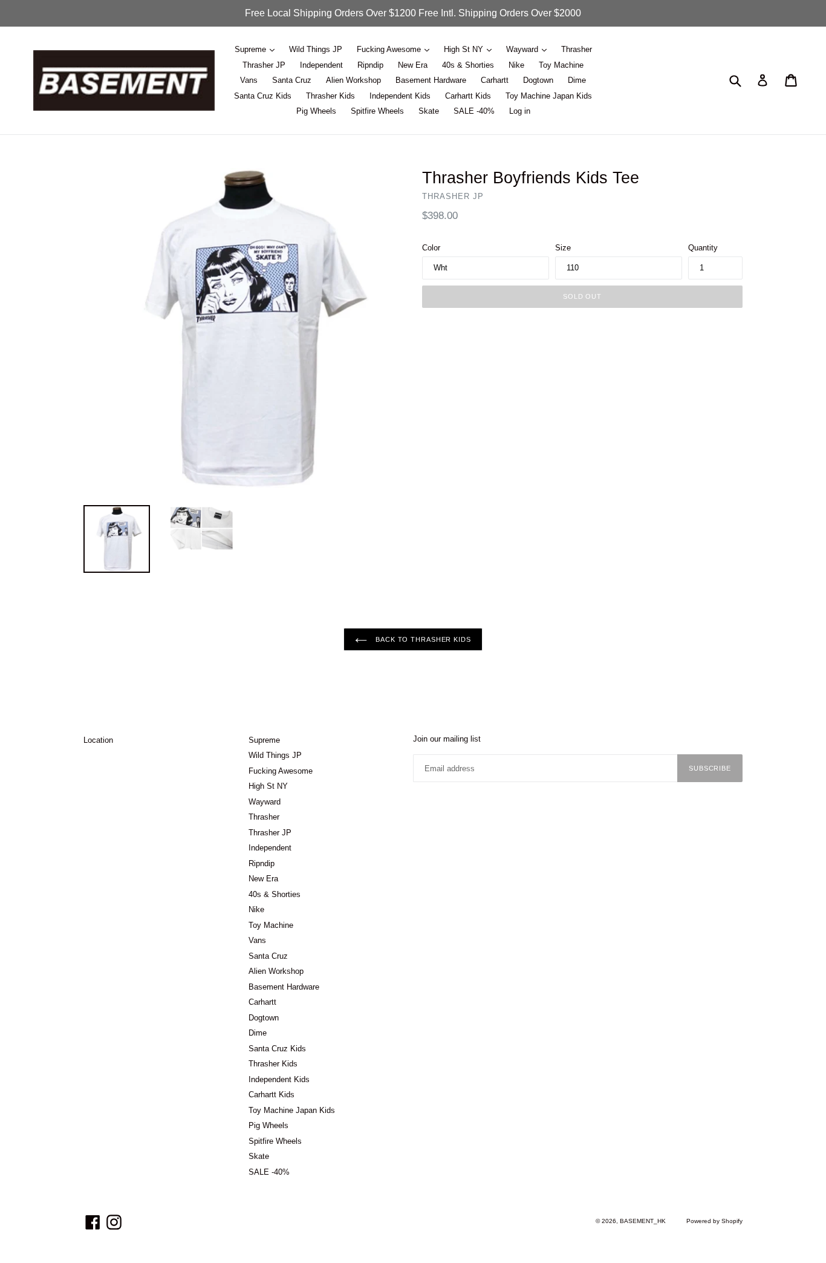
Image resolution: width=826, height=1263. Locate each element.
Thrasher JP (263, 65)
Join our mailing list (447, 738)
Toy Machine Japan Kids (549, 95)
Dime (577, 80)
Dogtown (538, 80)
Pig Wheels (316, 111)
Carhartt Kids (468, 95)
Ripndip (370, 65)
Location (98, 740)
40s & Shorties (468, 65)
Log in (519, 111)
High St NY (465, 49)
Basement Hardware (430, 80)
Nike (516, 65)
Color (431, 247)
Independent (321, 65)
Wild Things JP (315, 49)
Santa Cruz (291, 80)
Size (563, 247)
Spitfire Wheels (377, 111)
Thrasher (576, 49)
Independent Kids (400, 95)
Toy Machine (561, 65)
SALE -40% (474, 111)
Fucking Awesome (390, 49)
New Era (413, 65)
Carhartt (495, 80)
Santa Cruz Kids (262, 95)
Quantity (703, 247)
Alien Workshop (353, 80)
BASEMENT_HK (643, 1221)
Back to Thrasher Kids (421, 639)
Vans (249, 80)
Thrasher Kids (330, 95)
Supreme (251, 49)
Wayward (523, 49)
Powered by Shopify (714, 1221)
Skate (428, 111)
